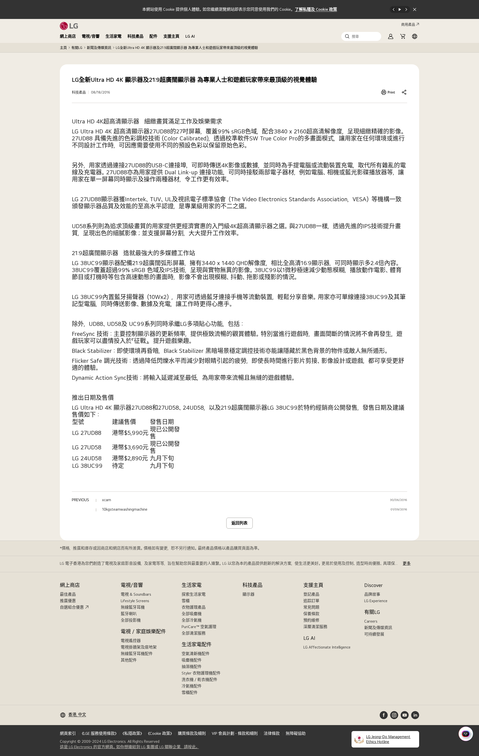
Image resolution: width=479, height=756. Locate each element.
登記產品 (311, 594)
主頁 (63, 48)
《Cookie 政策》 (160, 733)
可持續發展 (374, 634)
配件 (153, 36)
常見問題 (311, 607)
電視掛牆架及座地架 (139, 647)
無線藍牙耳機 (133, 607)
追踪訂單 (311, 600)
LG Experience (375, 600)
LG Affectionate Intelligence (327, 647)
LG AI (190, 36)
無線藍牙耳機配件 (137, 653)
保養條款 (311, 613)
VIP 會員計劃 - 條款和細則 (235, 733)
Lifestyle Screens (135, 600)
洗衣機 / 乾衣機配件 (199, 679)
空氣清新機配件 (196, 653)
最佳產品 (68, 594)
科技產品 (135, 36)
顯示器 (248, 594)
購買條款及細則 (192, 733)
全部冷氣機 (192, 620)
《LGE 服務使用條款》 (99, 733)
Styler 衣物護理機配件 (201, 673)
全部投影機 (131, 620)
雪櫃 (186, 600)
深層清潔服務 (315, 626)
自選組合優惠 (72, 607)
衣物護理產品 (194, 607)
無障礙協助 (296, 733)
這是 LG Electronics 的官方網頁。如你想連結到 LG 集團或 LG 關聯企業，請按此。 (129, 747)
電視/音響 (91, 36)
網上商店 (68, 36)
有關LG (76, 48)
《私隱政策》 (132, 733)
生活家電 (113, 36)
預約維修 (311, 620)
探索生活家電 (194, 594)
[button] (361, 36)
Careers (370, 621)
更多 (407, 563)
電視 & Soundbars (136, 594)
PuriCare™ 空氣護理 (199, 626)
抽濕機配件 (192, 666)
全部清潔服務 (194, 633)
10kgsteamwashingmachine (124, 509)
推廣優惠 (68, 600)
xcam (106, 500)
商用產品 (408, 24)
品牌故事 (372, 594)
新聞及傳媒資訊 (99, 48)
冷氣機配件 (192, 686)
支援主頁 (171, 36)
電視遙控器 (131, 640)
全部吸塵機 (192, 613)
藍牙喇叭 (129, 613)
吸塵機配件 (192, 660)
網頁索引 (68, 733)
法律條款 (272, 733)
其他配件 (129, 660)
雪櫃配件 (190, 692)
